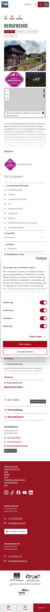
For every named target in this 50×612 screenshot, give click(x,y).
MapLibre (9, 113)
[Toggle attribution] (43, 113)
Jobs (6, 472)
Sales (6, 477)
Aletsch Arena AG (11, 467)
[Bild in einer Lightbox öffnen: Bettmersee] (36, 79)
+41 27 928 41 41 (15, 556)
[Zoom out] (7, 94)
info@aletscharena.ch (17, 523)
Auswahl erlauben (25, 352)
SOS (5, 485)
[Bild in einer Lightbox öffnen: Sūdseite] (25, 55)
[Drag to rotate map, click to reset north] (7, 98)
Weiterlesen (8, 151)
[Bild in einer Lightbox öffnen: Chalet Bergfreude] (10, 164)
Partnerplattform (11, 483)
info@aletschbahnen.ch (17, 561)
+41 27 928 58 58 (15, 518)
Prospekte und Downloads (14, 480)
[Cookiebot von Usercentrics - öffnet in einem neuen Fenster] (36, 258)
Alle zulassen (25, 344)
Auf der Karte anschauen (38, 401)
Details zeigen (35, 336)
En (26, 4)
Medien (7, 475)
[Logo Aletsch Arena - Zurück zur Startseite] (5, 4)
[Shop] (40, 4)
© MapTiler (27, 113)
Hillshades (18, 113)
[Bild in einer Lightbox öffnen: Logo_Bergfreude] (14, 79)
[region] (25, 103)
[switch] (43, 310)
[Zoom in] (7, 91)
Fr (30, 4)
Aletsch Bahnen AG (11, 469)
